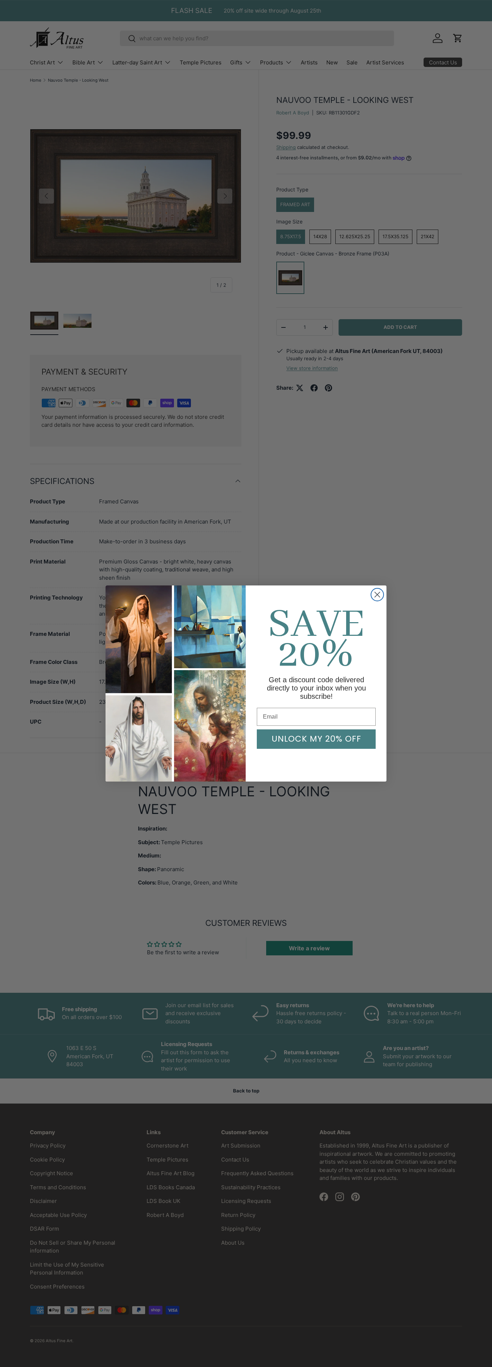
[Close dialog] (377, 594)
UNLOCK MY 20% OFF (316, 738)
